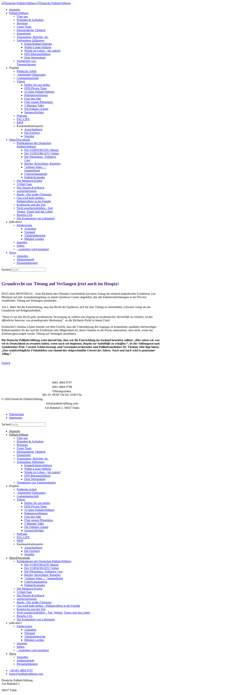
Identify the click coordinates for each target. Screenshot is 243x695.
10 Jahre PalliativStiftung (39, 91)
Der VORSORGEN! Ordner (41, 153)
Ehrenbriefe (24, 33)
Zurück (6, 363)
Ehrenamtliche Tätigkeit (31, 30)
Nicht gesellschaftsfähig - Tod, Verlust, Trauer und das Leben (35, 210)
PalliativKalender (34, 177)
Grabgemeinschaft (28, 78)
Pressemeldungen (27, 262)
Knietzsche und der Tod (31, 204)
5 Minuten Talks (34, 105)
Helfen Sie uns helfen (37, 85)
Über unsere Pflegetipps (38, 102)
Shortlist (29, 136)
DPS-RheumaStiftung (37, 54)
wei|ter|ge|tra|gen (27, 191)
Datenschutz (16, 414)
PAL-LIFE (23, 119)
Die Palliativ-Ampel (36, 108)
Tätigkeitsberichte (35, 235)
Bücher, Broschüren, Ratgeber (42, 163)
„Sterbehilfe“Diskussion (31, 74)
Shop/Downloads (19, 139)
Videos (21, 81)
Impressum (15, 417)
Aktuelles (22, 256)
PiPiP (20, 122)
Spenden (22, 242)
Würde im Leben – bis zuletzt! (42, 50)
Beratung (22, 23)
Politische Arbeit (26, 71)
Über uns (22, 16)
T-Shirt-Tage (24, 184)
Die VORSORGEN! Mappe (41, 150)
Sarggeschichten (34, 112)
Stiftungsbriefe (25, 259)
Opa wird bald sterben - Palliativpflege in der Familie (34, 199)
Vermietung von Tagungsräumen (26, 62)
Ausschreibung (33, 129)
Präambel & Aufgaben (30, 19)
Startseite (14, 9)
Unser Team (24, 26)
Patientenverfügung (36, 95)
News (12, 252)
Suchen (6, 269)
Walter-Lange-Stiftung (37, 47)
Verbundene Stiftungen (30, 40)
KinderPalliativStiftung (38, 43)
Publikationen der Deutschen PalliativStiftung (34, 144)
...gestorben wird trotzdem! (33, 249)
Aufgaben (30, 228)
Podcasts (22, 115)
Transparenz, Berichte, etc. (33, 37)
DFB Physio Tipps (35, 88)
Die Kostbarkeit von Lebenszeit (36, 218)
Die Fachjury (32, 132)
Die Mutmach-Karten (29, 180)
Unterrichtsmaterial (35, 174)
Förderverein (24, 225)
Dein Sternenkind (34, 57)
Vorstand (29, 232)
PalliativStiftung (18, 13)
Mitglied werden (34, 239)
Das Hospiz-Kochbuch (30, 187)
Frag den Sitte (32, 98)
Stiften (20, 245)
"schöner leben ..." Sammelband (35, 168)
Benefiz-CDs (24, 215)
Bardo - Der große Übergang (34, 194)
